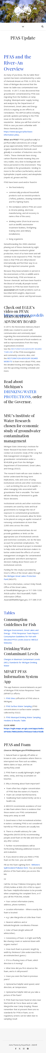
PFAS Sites (10, 698)
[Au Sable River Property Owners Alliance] (23, 11)
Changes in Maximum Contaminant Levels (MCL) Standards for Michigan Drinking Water (22, 662)
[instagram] (24, 1048)
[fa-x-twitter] (20, 1048)
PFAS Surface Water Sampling (19, 706)
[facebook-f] (16, 1048)
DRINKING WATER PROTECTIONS (20, 394)
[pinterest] (28, 1048)
